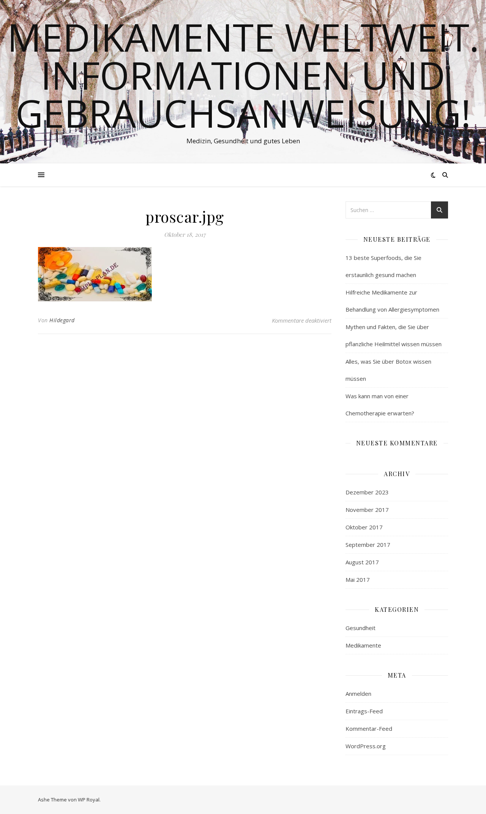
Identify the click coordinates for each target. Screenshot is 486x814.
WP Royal (88, 799)
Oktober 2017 (364, 527)
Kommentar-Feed (369, 728)
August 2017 (362, 562)
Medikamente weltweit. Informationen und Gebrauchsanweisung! (243, 75)
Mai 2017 (358, 579)
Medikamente (363, 645)
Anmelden (358, 693)
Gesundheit (361, 628)
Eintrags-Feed (364, 711)
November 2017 (367, 509)
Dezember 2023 (367, 492)
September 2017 (368, 544)
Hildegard (62, 320)
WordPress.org (366, 746)
